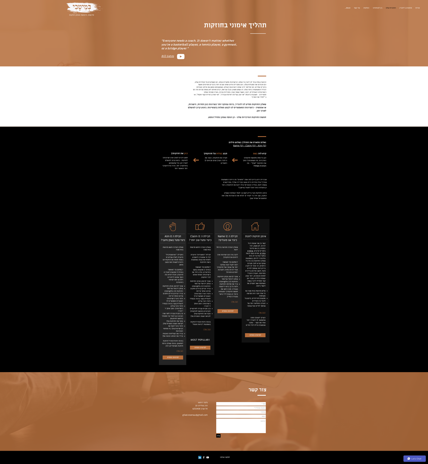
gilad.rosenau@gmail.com (195, 415)
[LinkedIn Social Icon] (199, 457)
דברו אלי (262, 312)
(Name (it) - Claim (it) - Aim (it (249, 145)
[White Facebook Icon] (203, 457)
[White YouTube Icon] (180, 56)
